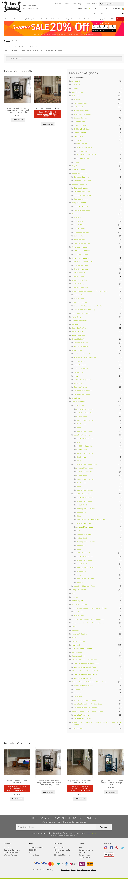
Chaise (42, 19)
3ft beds (77, 100)
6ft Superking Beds (81, 111)
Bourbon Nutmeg (81, 199)
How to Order (34, 855)
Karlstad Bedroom (81, 343)
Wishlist (94, 4)
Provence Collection (79, 634)
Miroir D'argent (77, 601)
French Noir (78, 221)
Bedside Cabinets (80, 118)
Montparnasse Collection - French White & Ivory (89, 608)
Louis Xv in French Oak (82, 523)
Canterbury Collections (80, 258)
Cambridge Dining (81, 254)
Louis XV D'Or (79, 405)
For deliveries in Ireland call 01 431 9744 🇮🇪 (107, 9)
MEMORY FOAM (82, 151)
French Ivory (78, 217)
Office (113, 19)
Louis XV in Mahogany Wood (84, 586)
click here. (91, 833)
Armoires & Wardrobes (82, 114)
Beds (78, 442)
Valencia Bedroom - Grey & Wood (86, 663)
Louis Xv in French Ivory (83, 435)
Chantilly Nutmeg (78, 284)
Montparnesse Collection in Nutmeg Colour (88, 623)
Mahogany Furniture (103, 19)
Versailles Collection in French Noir (86, 708)
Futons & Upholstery (79, 321)
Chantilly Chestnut (78, 273)
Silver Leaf (78, 697)
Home (8, 41)
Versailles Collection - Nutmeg (85, 700)
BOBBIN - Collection (79, 169)
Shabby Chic (78, 693)
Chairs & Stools (79, 361)
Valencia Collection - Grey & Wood (84, 660)
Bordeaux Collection (79, 173)
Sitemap (73, 870)
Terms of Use (59, 847)
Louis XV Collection (79, 402)
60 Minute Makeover (62, 855)
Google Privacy (82, 870)
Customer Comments (12, 850)
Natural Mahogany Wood (83, 686)
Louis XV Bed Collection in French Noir (90, 520)
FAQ (30, 852)
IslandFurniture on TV (62, 850)
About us (7, 847)
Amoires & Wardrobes (84, 409)
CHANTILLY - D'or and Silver (82, 262)
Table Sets (78, 383)
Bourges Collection (79, 203)
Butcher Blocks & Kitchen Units (85, 357)
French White (79, 225)
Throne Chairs (77, 652)
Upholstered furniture (82, 243)
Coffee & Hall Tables (81, 369)
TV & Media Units (80, 387)
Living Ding (76, 398)
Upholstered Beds (78, 656)
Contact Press (84, 855)
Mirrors (76, 376)
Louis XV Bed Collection (85, 431)
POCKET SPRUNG (83, 158)
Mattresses (78, 140)
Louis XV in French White (83, 553)
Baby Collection (77, 92)
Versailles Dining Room (82, 394)
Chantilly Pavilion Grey (80, 287)
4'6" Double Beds (80, 103)
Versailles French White (82, 719)
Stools (76, 162)
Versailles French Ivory (82, 715)
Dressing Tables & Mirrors (85, 420)
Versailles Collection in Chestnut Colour (88, 704)
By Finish (54, 19)
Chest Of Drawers (80, 125)
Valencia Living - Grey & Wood (85, 667)
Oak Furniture (79, 236)
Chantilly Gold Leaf (81, 265)
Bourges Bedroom (81, 206)
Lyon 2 (74, 593)
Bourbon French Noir (82, 192)
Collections (8, 19)
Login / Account (84, 4)
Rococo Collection (78, 641)
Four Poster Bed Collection (84, 19)
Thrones (36, 19)
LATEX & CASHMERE (84, 147)
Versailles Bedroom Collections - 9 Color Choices (89, 682)
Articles (57, 852)
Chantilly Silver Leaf (81, 269)
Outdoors (75, 630)
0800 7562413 (83, 9)
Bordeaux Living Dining (82, 181)
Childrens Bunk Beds (82, 129)
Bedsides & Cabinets (84, 413)
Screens (79, 582)
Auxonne (75, 88)
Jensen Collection (78, 335)
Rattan (74, 638)
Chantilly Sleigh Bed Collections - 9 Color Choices (90, 291)
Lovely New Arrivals (79, 590)
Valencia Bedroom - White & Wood (87, 674)
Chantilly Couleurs (78, 276)
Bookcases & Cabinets (82, 354)
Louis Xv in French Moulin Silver (85, 464)
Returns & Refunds (36, 847)
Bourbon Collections (79, 184)
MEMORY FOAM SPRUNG (86, 155)
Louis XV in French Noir (82, 494)
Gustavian (75, 324)
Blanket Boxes (79, 122)
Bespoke (61, 19)
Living (78, 427)
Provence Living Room (82, 380)
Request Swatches (61, 4)
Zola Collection (77, 728)
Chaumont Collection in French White (88, 306)
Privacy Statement (11, 852)
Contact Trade (84, 857)
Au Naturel (76, 81)
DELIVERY (33, 850)
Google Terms (92, 870)
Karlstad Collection (78, 339)
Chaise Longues (80, 365)
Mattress (75, 597)
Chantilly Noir (79, 295)
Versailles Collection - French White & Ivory (87, 711)
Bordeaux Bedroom (81, 177)
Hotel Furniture (77, 332)
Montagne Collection (79, 604)
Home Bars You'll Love (80, 328)
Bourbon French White (82, 195)
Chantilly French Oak (79, 280)
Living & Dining (27, 19)
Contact (73, 4)
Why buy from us (10, 855)
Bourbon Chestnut (81, 188)
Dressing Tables (80, 133)
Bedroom (17, 19)
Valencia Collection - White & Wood (85, 671)
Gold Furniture (79, 228)
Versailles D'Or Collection (83, 391)
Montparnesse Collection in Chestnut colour (88, 619)
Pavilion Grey (79, 689)
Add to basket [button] (18, 119)
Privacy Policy (65, 870)
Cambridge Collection (80, 247)
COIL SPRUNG (82, 144)
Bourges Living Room (82, 210)
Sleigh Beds (70, 19)
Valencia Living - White (82, 678)
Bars (47, 19)
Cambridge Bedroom (82, 251)
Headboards (78, 136)
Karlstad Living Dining (82, 346)
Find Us (82, 847)
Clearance (120, 19)
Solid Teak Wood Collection (82, 649)
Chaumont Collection (79, 302)
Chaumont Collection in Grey (84, 310)
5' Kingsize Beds (80, 107)
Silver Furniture (79, 239)
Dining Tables (79, 372)
